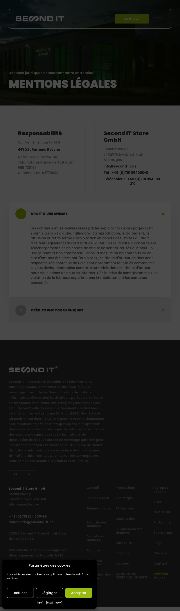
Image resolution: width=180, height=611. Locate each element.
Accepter (78, 593)
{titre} (40, 603)
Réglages (49, 593)
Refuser (20, 593)
